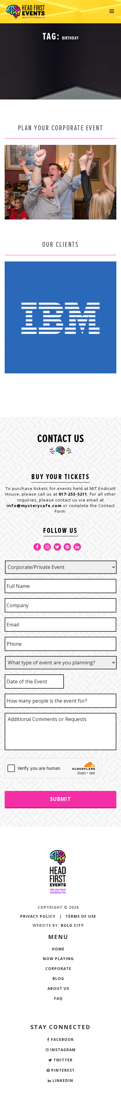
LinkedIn (62, 1080)
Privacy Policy (38, 916)
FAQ (58, 998)
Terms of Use (80, 916)
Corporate (58, 968)
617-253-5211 (73, 494)
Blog (58, 978)
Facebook (62, 1039)
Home (58, 949)
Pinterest (62, 1070)
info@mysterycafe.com (34, 505)
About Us (58, 988)
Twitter (62, 1060)
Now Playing (58, 958)
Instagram (62, 1049)
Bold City (72, 925)
